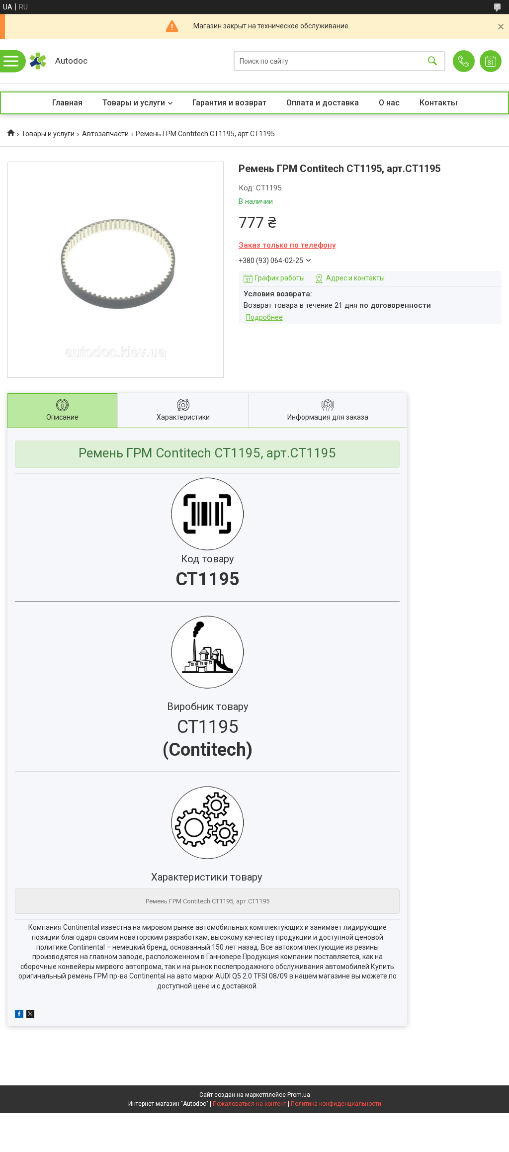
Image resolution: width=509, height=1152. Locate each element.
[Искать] (432, 61)
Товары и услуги (133, 102)
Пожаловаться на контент (249, 1103)
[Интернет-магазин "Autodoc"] (37, 61)
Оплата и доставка (322, 102)
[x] (30, 1015)
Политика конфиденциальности (336, 1103)
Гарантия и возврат (229, 102)
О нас (389, 102)
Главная (67, 102)
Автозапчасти (105, 134)
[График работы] (491, 61)
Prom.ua (298, 1094)
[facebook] (19, 1015)
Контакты (438, 102)
